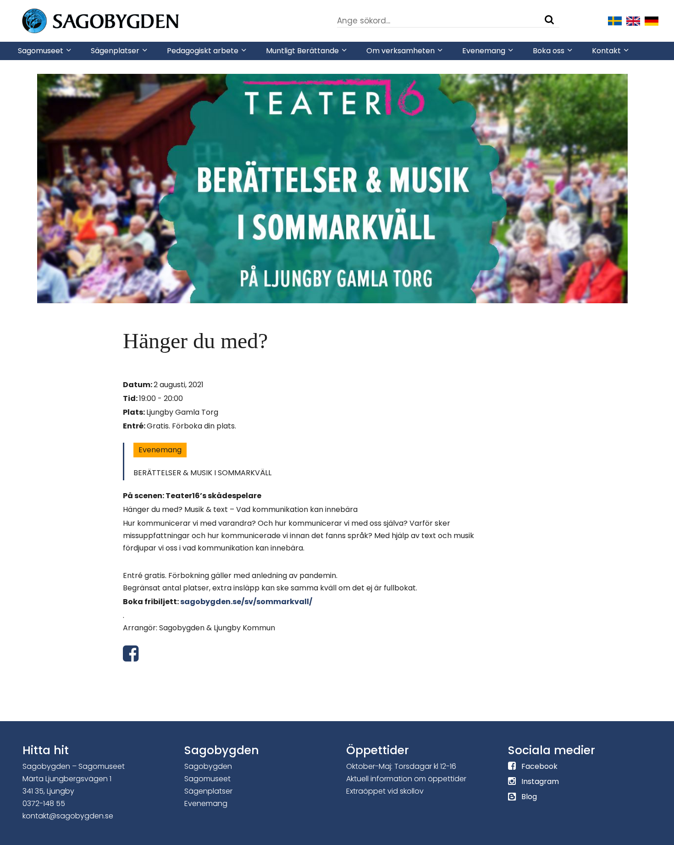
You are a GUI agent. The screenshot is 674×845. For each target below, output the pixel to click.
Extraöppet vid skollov (385, 791)
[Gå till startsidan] (128, 20)
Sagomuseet (207, 778)
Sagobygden (208, 766)
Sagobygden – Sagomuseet (73, 766)
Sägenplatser (208, 791)
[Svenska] (615, 20)
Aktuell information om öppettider (406, 778)
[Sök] (549, 20)
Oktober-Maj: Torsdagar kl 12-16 (401, 766)
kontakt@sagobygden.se (67, 816)
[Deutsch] (651, 20)
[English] (633, 20)
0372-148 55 (43, 803)
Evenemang (160, 450)
